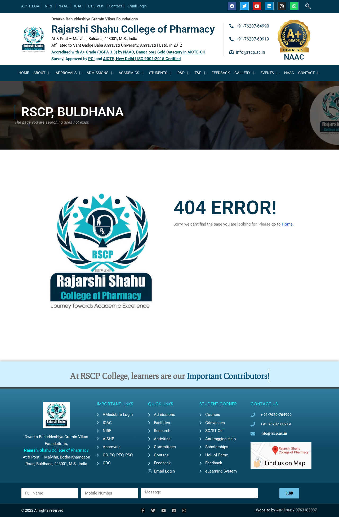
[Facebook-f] (143, 510)
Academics (129, 73)
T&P (198, 73)
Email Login (137, 6)
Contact (115, 6)
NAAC (63, 6)
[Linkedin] (269, 6)
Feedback (221, 73)
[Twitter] (244, 6)
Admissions (97, 73)
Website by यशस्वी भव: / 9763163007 (286, 510)
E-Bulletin (95, 6)
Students (158, 73)
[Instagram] (282, 6)
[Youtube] (257, 6)
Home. (288, 224)
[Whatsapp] (294, 6)
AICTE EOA (30, 6)
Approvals (66, 73)
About (39, 73)
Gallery (242, 73)
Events (267, 73)
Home (24, 73)
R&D (181, 73)
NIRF (49, 6)
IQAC (78, 6)
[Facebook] (232, 6)
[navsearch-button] (308, 6)
